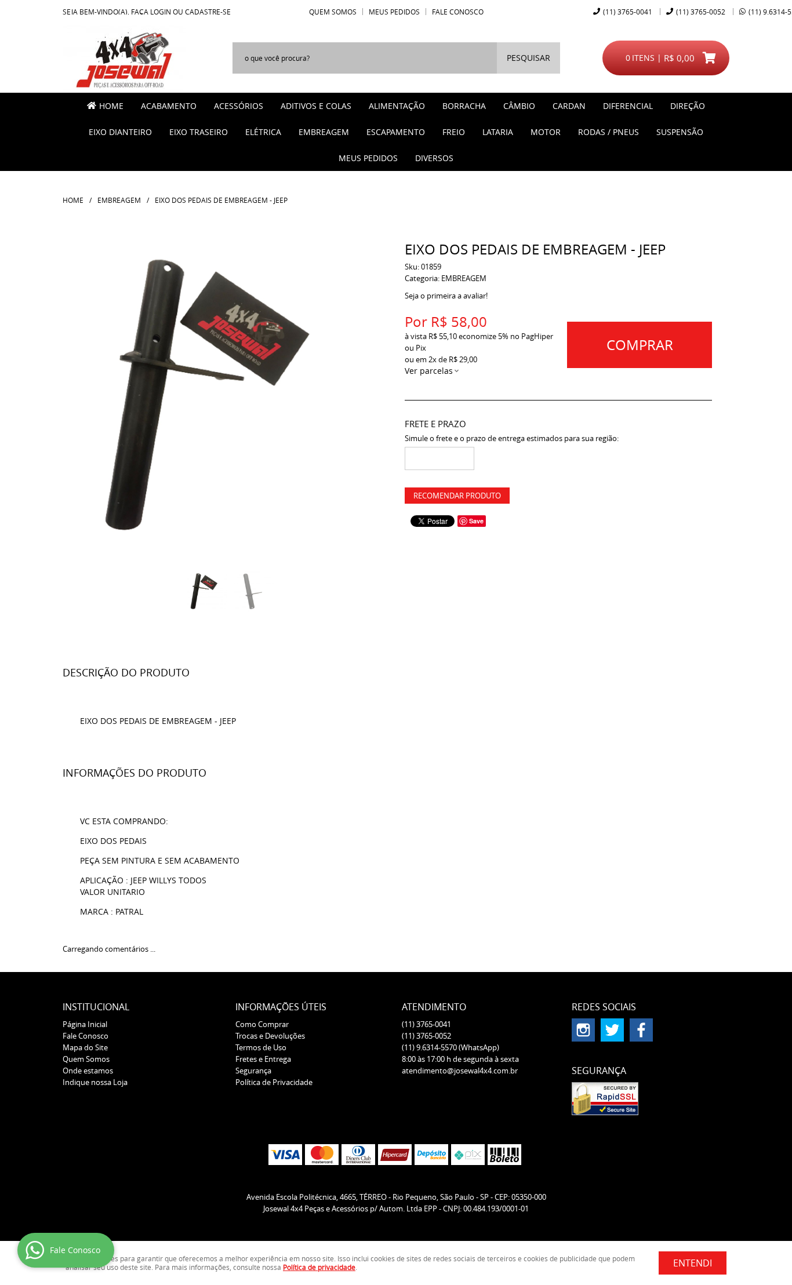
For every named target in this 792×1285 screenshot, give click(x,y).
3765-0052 (700, 11)
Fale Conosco (458, 11)
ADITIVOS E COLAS (316, 105)
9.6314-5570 (450, 1047)
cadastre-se (208, 11)
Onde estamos (88, 1070)
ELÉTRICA (263, 131)
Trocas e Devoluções (270, 1036)
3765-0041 (627, 11)
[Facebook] (641, 1030)
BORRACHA (464, 105)
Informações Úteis (280, 1007)
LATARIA (497, 131)
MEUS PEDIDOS (368, 157)
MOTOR (546, 131)
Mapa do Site (85, 1047)
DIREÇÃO (687, 105)
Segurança (253, 1070)
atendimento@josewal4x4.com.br (460, 1070)
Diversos (434, 157)
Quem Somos (333, 11)
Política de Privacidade (274, 1082)
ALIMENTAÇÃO (397, 105)
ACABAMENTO (169, 105)
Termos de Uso (260, 1047)
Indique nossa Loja (95, 1082)
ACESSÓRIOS (238, 105)
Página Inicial (85, 1024)
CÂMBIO (519, 105)
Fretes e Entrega (263, 1059)
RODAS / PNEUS (608, 131)
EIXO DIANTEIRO (120, 131)
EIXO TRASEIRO (198, 131)
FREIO (453, 131)
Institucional (96, 1007)
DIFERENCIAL (628, 105)
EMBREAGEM (324, 131)
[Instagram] (583, 1030)
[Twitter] (612, 1030)
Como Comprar (262, 1024)
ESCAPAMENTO (395, 131)
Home (111, 105)
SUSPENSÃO (679, 131)
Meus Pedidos (394, 11)
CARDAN (569, 105)
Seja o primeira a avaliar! (446, 295)
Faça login (151, 11)
